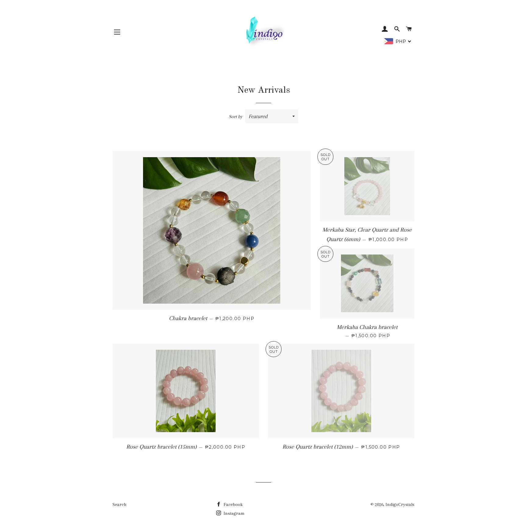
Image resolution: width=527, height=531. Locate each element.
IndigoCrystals (399, 504)
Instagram (233, 513)
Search (119, 504)
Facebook (232, 504)
